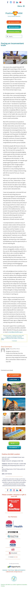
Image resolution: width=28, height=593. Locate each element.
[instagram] (14, 2)
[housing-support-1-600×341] (14, 398)
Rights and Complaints (20, 570)
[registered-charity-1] (14, 576)
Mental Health (13, 337)
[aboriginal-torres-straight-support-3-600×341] (14, 383)
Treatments (19, 337)
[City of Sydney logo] (13, 532)
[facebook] (8, 2)
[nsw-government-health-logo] (14, 520)
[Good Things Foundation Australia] (13, 535)
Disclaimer (5, 570)
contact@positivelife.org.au (15, 332)
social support (21, 338)
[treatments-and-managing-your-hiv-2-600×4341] (14, 427)
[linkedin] (17, 2)
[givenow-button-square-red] (14, 499)
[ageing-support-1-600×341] (14, 413)
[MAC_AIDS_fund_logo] (13, 556)
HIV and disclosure (7, 338)
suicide (2, 339)
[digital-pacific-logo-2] (14, 566)
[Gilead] (13, 552)
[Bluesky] (11, 2)
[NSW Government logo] (13, 539)
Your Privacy (11, 570)
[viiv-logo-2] (13, 548)
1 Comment (14, 340)
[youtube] (20, 2)
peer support (14, 338)
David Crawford (8, 335)
